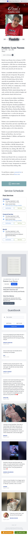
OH (6, 237)
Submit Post (14, 326)
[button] (14, 412)
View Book (6, 284)
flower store (17, 174)
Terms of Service (18, 529)
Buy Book (14, 284)
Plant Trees (20, 208)
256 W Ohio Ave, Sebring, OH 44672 (14, 205)
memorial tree (18, 172)
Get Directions (8, 208)
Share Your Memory (8, 303)
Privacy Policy (10, 529)
